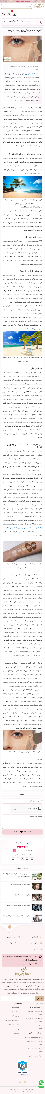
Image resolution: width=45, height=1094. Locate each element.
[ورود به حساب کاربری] (14, 14)
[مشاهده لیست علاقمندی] (3, 14)
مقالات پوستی (27, 21)
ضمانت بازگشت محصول (12, 1025)
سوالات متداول (15, 1011)
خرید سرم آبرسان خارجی (35, 1056)
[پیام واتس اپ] (20, 1080)
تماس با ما (16, 1033)
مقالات (34, 21)
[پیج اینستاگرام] (25, 1080)
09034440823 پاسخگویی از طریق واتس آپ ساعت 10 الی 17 (20, 956)
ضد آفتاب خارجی (32, 73)
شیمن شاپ (40, 21)
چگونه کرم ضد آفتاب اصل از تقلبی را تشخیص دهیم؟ (23, 528)
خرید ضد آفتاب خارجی (36, 1007)
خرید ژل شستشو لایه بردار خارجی (33, 1037)
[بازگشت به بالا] (9, 927)
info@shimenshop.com (30, 960)
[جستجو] (3, 6)
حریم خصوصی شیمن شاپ (12, 1020)
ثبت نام (39, 999)
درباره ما (17, 1029)
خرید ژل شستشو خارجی (35, 1033)
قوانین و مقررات (15, 1016)
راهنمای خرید (15, 1007)
